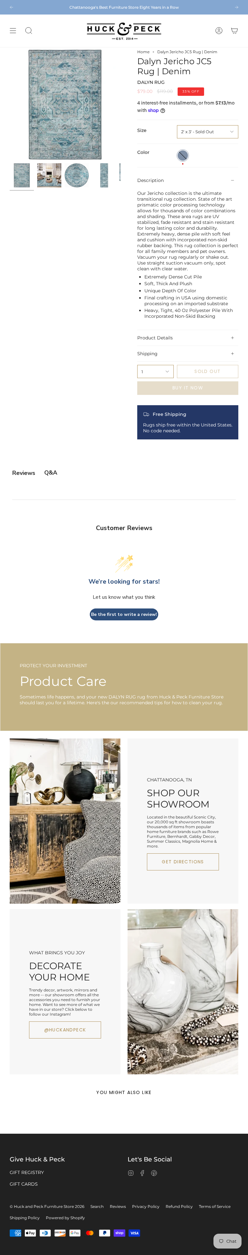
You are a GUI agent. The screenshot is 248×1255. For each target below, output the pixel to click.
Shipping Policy (25, 1217)
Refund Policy (179, 1206)
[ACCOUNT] (219, 31)
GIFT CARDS (24, 1184)
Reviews (118, 1206)
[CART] (234, 31)
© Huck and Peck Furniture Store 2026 (47, 1206)
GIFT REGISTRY (27, 1172)
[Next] (236, 7)
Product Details (155, 338)
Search (97, 1206)
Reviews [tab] (23, 473)
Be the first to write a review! (124, 614)
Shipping (147, 353)
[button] (29, 31)
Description (150, 180)
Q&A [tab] (50, 473)
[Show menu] (13, 31)
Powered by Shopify (65, 1217)
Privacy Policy (146, 1206)
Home (143, 51)
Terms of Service (215, 1206)
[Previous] (11, 7)
